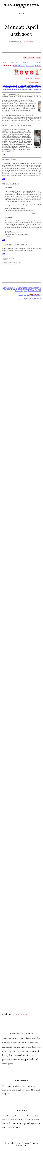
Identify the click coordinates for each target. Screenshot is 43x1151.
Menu (21, 13)
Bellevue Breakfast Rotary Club (21, 6)
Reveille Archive (22, 1014)
